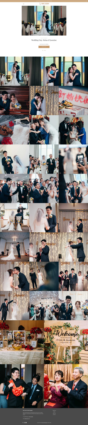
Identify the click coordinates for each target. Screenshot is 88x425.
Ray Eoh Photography (44, 422)
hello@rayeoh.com (27, 418)
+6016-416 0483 (31, 416)
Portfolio (54, 410)
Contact (54, 414)
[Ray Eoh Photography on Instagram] (24, 422)
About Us (54, 413)
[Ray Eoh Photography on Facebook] (22, 422)
